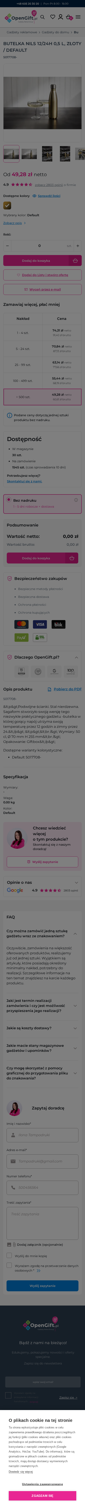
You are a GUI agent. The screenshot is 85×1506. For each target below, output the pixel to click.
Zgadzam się (42, 1495)
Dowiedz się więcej (21, 1471)
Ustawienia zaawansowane (42, 1484)
